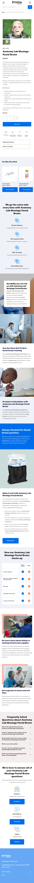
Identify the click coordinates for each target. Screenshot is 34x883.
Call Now (17, 842)
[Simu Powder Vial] (26, 174)
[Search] (30, 7)
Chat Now (17, 821)
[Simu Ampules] (10, 174)
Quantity (5, 113)
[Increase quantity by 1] (16, 118)
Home (3, 12)
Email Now (17, 801)
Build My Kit (10, 540)
